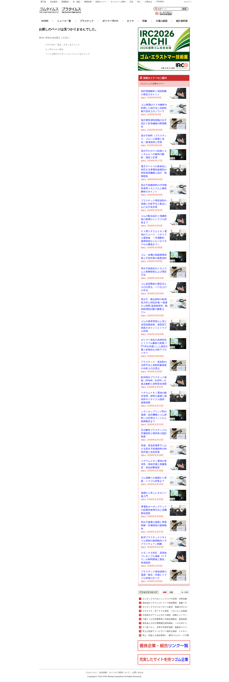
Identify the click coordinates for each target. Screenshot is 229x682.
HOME (44, 21)
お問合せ (148, 2)
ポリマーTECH (110, 21)
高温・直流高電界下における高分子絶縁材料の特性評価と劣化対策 (154, 448)
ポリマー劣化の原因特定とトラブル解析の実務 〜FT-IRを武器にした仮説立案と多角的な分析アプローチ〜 (154, 346)
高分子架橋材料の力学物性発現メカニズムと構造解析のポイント (154, 188)
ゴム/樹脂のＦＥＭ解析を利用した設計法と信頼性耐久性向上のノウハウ (154, 107)
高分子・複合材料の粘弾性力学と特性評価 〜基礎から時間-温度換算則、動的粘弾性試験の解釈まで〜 (154, 306)
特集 (144, 21)
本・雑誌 (76, 2)
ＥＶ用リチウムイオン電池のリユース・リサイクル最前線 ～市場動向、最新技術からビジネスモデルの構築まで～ (154, 238)
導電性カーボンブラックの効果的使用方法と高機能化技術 (154, 509)
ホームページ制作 (118, 2)
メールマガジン (163, 13)
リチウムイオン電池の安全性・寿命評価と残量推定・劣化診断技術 (154, 464)
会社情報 (103, 672)
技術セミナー (101, 2)
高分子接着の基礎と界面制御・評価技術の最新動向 (154, 525)
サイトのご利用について (119, 672)
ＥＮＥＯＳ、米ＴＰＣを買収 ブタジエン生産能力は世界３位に (171, 611)
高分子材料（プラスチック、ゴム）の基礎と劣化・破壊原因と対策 (154, 138)
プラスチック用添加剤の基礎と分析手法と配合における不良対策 (154, 203)
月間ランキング (171, 592)
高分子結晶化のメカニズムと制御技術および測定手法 (154, 271)
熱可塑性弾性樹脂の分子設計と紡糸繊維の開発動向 (154, 123)
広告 (131, 2)
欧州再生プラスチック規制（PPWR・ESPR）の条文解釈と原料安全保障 (154, 380)
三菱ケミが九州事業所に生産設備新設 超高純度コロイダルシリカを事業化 (176, 619)
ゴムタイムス (91, 672)
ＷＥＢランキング (185, 592)
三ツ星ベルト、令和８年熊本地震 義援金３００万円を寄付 (169, 627)
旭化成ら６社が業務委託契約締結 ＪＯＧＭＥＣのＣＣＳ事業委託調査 (174, 623)
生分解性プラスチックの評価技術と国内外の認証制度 (154, 433)
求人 (139, 2)
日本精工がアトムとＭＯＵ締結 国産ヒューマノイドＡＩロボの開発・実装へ (177, 615)
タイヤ (130, 21)
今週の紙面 (161, 21)
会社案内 (53, 2)
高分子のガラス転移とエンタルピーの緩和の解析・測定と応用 (154, 154)
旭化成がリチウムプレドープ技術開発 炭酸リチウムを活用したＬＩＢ (174, 603)
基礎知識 (88, 2)
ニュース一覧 (64, 21)
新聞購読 (65, 2)
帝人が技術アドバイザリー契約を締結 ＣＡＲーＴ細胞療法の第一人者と (175, 631)
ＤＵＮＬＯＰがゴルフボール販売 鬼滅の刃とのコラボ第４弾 (170, 607)
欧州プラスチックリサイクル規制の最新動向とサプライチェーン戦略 (154, 540)
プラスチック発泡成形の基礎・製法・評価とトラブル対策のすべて (154, 574)
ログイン (188, 2)
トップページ (51, 49)
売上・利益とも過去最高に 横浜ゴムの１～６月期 (165, 635)
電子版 (43, 2)
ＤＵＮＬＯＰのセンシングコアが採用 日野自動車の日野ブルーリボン (174, 599)
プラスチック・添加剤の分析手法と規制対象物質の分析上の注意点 (154, 365)
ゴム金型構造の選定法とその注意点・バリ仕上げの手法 (154, 287)
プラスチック (87, 21)
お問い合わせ (137, 672)
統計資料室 (182, 21)
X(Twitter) (160, 1)
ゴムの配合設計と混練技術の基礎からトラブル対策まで (154, 219)
